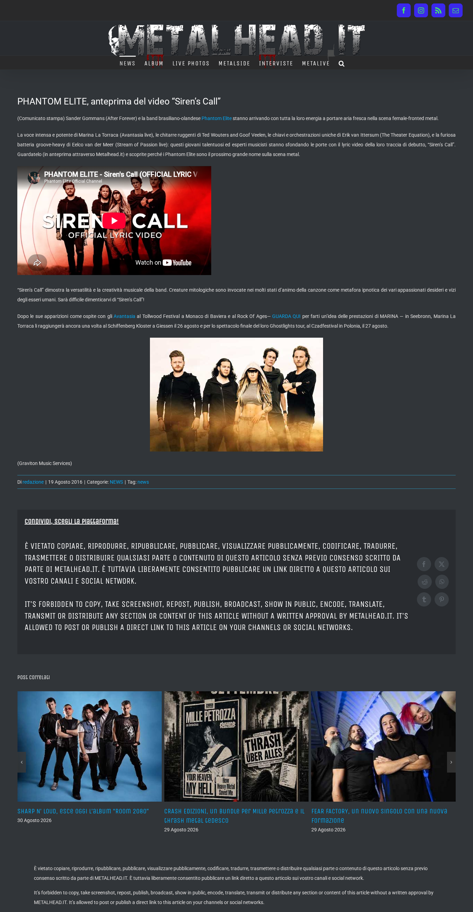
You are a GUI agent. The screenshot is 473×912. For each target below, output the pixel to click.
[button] (342, 63)
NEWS (116, 482)
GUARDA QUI (286, 316)
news (143, 482)
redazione (33, 482)
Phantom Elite (217, 118)
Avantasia (124, 316)
